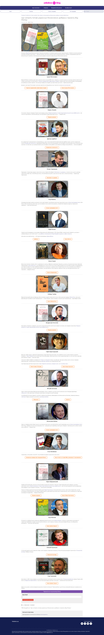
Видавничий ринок (56, 7)
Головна (23, 15)
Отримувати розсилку (28, 599)
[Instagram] (85, 623)
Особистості (68, 7)
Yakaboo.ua (15, 621)
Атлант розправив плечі (74, 202)
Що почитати (35, 7)
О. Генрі (41, 359)
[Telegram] (88, 623)
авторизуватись (44, 614)
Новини (46, 7)
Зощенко (48, 359)
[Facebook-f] (82, 623)
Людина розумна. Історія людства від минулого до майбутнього (64, 113)
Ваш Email (25, 594)
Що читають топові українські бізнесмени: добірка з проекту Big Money (53, 15)
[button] (10, 11)
